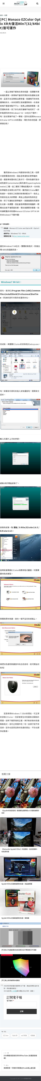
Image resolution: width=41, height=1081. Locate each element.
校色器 (33, 1035)
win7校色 (24, 1035)
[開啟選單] (4, 3)
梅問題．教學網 (20, 3)
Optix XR (14, 1035)
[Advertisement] (20, 50)
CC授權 (14, 991)
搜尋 (37, 3)
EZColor (5, 1035)
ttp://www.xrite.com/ (21, 236)
